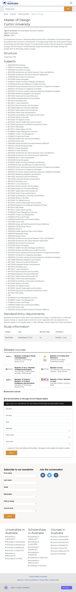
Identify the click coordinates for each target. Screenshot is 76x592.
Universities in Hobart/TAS (15, 550)
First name (9, 409)
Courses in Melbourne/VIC (60, 551)
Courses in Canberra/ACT (60, 537)
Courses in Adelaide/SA (59, 545)
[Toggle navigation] (71, 3)
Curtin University (23, 14)
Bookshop (26, 588)
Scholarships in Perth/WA (37, 566)
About (13, 588)
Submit (11, 453)
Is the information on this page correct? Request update (26, 399)
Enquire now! (54, 580)
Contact (19, 588)
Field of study (10, 435)
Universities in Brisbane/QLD (15, 545)
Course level (9, 441)
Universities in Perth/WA (14, 559)
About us (20, 580)
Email (7, 422)
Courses (13, 14)
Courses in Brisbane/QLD (60, 542)
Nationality (9, 428)
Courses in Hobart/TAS (59, 548)
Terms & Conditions (31, 580)
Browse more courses (12, 392)
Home (6, 14)
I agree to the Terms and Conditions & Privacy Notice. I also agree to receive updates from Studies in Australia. (39, 448)
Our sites (66, 588)
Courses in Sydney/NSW (59, 539)
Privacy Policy (43, 580)
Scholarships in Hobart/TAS (38, 558)
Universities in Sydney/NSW (15, 542)
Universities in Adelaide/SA (15, 548)
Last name (9, 415)
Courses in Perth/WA (58, 554)
